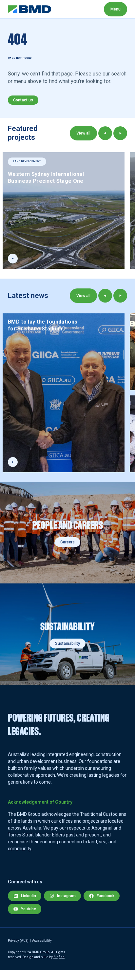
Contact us (23, 100)
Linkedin (28, 896)
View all (83, 133)
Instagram (66, 896)
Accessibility (42, 940)
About (66, 9)
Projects (99, 9)
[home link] (29, 9)
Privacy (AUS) (18, 940)
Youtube (28, 909)
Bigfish (59, 957)
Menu (115, 9)
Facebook (105, 896)
